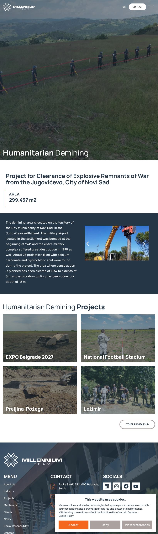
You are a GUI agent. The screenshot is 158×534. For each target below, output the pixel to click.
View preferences (137, 525)
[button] (88, 244)
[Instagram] (116, 486)
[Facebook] (126, 486)
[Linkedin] (107, 486)
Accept (73, 525)
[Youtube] (136, 486)
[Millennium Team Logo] (22, 7)
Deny (105, 525)
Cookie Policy (66, 515)
